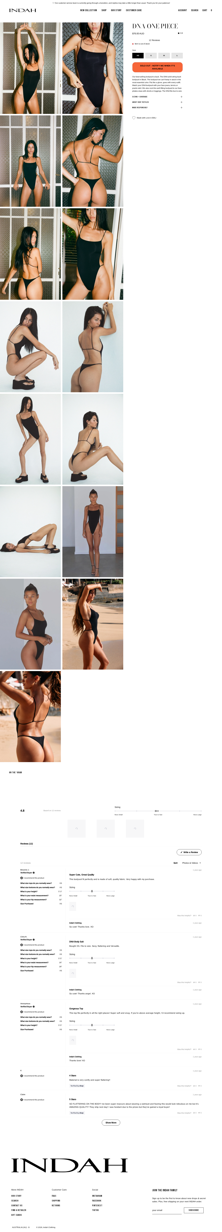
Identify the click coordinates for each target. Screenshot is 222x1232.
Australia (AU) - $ (20, 1227)
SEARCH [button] (195, 11)
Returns (56, 1205)
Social (95, 1190)
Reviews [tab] (26, 844)
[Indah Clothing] (22, 10)
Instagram (97, 1196)
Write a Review (192, 853)
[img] (180, 33)
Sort (176, 863)
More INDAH (17, 1190)
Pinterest (97, 1205)
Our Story (16, 1196)
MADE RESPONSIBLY (140, 107)
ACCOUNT (182, 11)
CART (207, 11)
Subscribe (196, 1211)
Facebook (96, 1200)
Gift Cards (16, 1215)
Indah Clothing (49, 1227)
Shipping (56, 1200)
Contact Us (17, 1205)
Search (14, 1200)
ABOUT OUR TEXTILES (140, 102)
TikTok (95, 1210)
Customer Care (59, 1190)
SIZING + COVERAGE (139, 97)
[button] (77, 829)
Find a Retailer (18, 1210)
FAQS (54, 1196)
